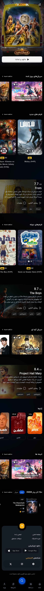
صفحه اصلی (36, 535)
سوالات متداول (16, 539)
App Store (15, 551)
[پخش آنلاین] (22, 585)
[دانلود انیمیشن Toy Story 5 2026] (22, 45)
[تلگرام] (33, 564)
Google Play (32, 551)
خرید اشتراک (36, 539)
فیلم (22, 492)
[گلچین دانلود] (22, 4)
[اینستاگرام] (22, 564)
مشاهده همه (8, 76)
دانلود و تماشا (20, 59)
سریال (16, 492)
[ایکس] (10, 564)
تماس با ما (18, 535)
